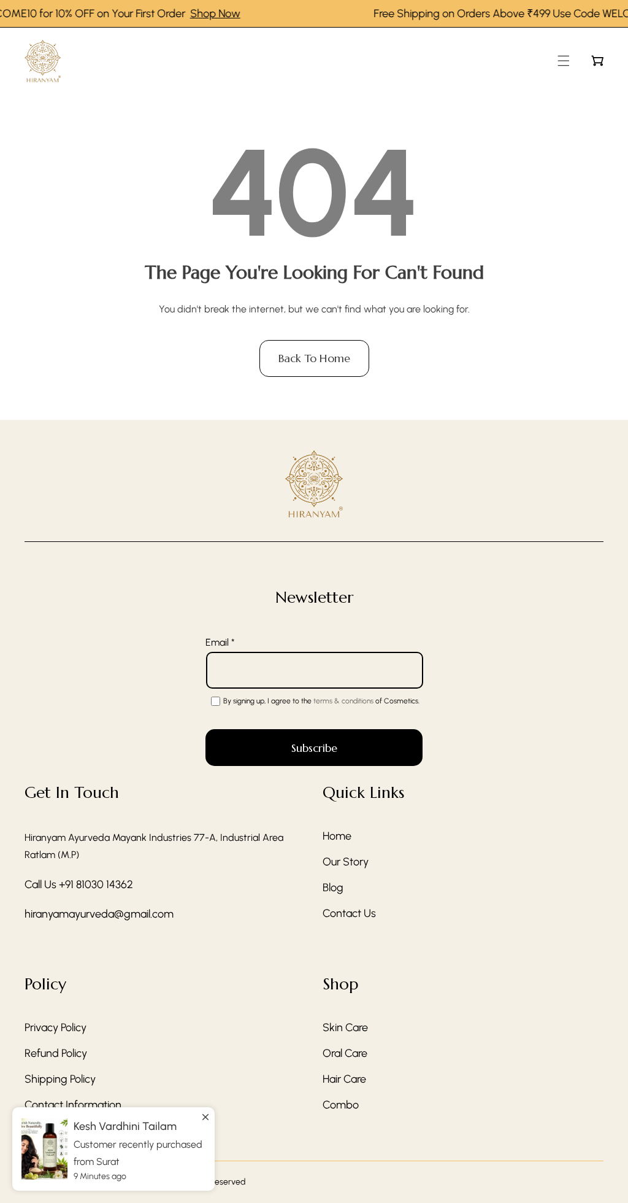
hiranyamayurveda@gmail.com (99, 914)
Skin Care (345, 1027)
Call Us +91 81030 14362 (79, 884)
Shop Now (206, 13)
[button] (563, 61)
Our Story (346, 861)
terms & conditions (343, 701)
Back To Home (314, 358)
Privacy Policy (55, 1027)
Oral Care (345, 1053)
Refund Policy (56, 1053)
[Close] (205, 1111)
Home (337, 836)
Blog (333, 887)
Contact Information (73, 1105)
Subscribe (314, 748)
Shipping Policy (60, 1079)
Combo (341, 1105)
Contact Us (349, 913)
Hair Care (344, 1079)
